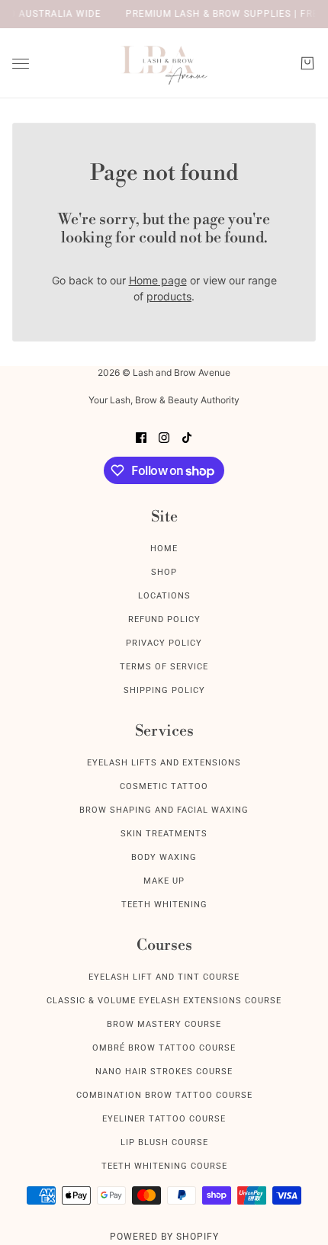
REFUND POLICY (164, 619)
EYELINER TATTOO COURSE (164, 1119)
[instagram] (164, 436)
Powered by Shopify (164, 1236)
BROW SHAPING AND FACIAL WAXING (164, 810)
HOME (164, 549)
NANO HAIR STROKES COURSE (164, 1072)
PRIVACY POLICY (164, 643)
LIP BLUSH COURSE (164, 1142)
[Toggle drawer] (20, 64)
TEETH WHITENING (164, 905)
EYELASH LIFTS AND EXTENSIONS (164, 763)
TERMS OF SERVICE (164, 667)
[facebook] (141, 436)
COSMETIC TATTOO (164, 786)
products (168, 296)
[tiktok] (186, 436)
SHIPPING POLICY (164, 690)
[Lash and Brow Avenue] (164, 63)
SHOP (164, 572)
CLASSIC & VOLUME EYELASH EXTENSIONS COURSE (164, 1001)
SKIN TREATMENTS (164, 834)
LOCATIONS (164, 596)
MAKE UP (164, 881)
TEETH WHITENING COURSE (164, 1166)
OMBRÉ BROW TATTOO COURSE (164, 1048)
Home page (158, 280)
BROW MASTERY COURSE (164, 1024)
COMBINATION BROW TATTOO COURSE (164, 1095)
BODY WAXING (164, 857)
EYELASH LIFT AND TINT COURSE (164, 977)
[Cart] (307, 63)
